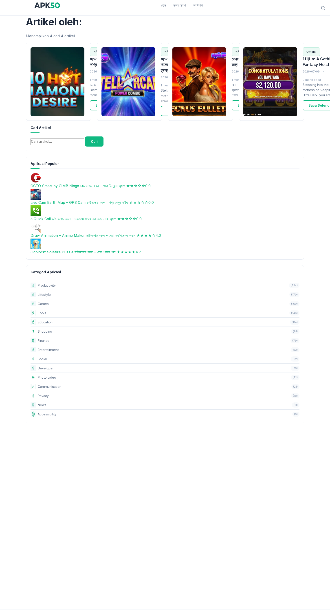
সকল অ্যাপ (179, 5)
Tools (168, 313)
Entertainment (168, 350)
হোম (163, 5)
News (168, 405)
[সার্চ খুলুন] (323, 8)
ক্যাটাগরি (198, 5)
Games (168, 304)
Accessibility (168, 414)
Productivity (168, 285)
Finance (168, 340)
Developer (168, 368)
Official (311, 51)
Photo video (168, 377)
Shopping (168, 331)
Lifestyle (168, 294)
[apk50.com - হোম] (47, 5)
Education (168, 322)
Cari (94, 141)
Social (168, 359)
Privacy (168, 396)
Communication (168, 386)
